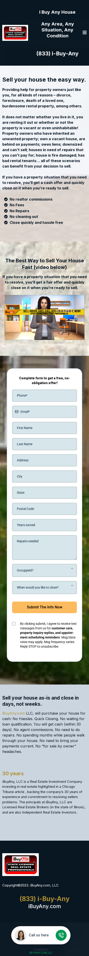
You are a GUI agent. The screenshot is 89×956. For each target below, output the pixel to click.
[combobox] (44, 570)
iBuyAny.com (13, 713)
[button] (85, 32)
